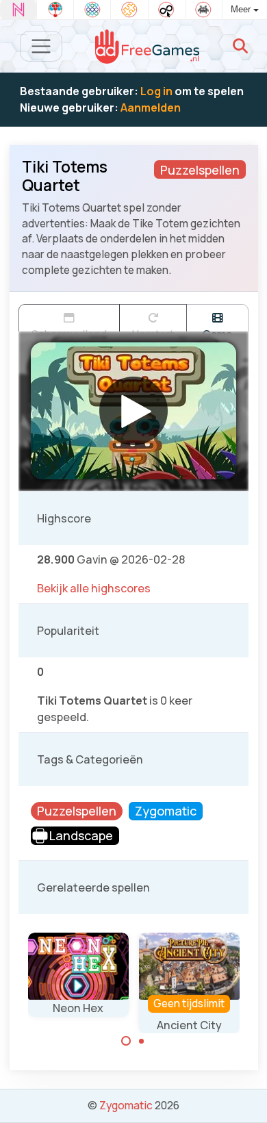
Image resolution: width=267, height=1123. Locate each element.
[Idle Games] (166, 9)
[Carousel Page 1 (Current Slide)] (126, 1041)
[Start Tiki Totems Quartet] (133, 411)
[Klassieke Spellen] (203, 9)
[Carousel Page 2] (142, 1041)
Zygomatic (126, 1105)
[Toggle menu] (41, 46)
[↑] (247, 1097)
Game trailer (217, 329)
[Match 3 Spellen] (92, 9)
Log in (156, 91)
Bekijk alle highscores (94, 588)
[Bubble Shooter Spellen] (55, 9)
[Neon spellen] (18, 9)
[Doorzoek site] (240, 45)
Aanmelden (150, 107)
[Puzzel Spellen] (129, 9)
